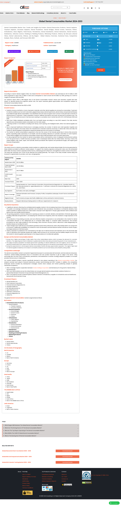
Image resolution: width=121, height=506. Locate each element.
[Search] (67, 7)
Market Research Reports (49, 481)
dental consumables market (66, 260)
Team (86, 39)
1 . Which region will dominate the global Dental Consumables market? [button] (22, 425)
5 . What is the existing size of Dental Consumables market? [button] (19, 436)
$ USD (86, 32)
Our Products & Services (49, 471)
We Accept (45, 484)
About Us (63, 13)
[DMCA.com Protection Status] (99, 483)
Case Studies (72, 13)
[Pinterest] (88, 8)
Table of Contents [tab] (34, 51)
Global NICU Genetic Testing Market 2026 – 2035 (16, 462)
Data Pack (87, 46)
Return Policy (26, 485)
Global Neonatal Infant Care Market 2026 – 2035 (16, 451)
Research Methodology (38, 13)
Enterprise (87, 42)
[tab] (40, 425)
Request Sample (53, 51)
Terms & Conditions (27, 488)
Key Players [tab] (70, 51)
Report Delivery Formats (29, 476)
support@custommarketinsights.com (53, 2)
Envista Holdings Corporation (41, 268)
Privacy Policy (26, 483)
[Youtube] (91, 8)
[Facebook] (84, 8)
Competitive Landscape (91, 49)
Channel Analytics (47, 479)
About (19, 471)
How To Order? (26, 474)
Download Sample (67, 451)
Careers (64, 481)
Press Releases (21, 13)
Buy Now (100, 70)
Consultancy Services (52, 13)
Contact (64, 471)
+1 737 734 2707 (98, 2)
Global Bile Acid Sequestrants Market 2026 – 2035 (17, 456)
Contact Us (65, 479)
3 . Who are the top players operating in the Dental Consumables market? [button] (24, 430)
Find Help (24, 471)
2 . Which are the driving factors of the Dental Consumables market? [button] (22, 428)
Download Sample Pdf (65, 79)
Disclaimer (25, 479)
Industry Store (9, 13)
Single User (87, 36)
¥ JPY (106, 32)
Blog (28, 13)
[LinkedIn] (99, 8)
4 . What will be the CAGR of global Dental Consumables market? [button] (21, 433)
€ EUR (96, 32)
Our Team (64, 476)
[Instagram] (95, 8)
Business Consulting (47, 476)
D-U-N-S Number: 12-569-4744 (100, 475)
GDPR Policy (25, 481)
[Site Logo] (27, 8)
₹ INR (116, 32)
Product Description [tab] (15, 51)
